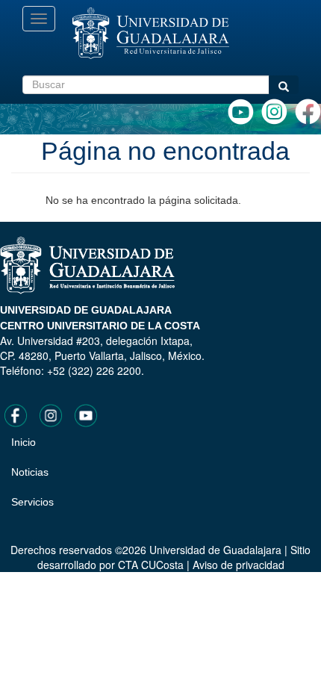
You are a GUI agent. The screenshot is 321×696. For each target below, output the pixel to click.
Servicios (32, 502)
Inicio (23, 442)
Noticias (30, 472)
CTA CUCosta (151, 564)
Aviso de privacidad (238, 564)
